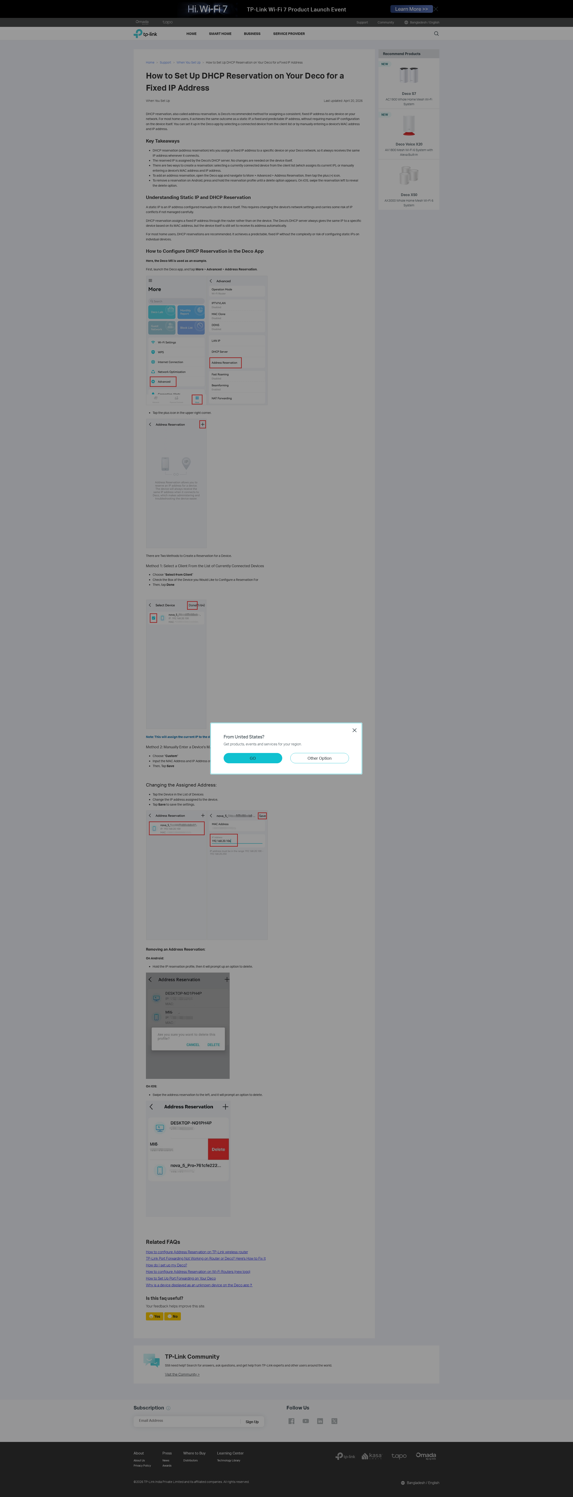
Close (354, 730)
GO (253, 758)
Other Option (319, 758)
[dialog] (286, 748)
